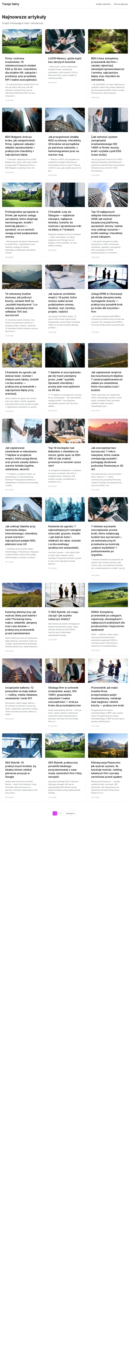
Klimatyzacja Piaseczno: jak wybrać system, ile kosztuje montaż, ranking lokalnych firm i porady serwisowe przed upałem (106, 769)
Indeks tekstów (103, 4)
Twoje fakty (10, 4)
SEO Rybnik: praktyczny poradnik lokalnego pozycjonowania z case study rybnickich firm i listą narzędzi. (65, 769)
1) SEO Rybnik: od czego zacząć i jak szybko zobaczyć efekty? (63, 615)
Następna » (71, 813)
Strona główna (121, 4)
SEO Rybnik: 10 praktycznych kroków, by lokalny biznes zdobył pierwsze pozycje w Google (20, 769)
